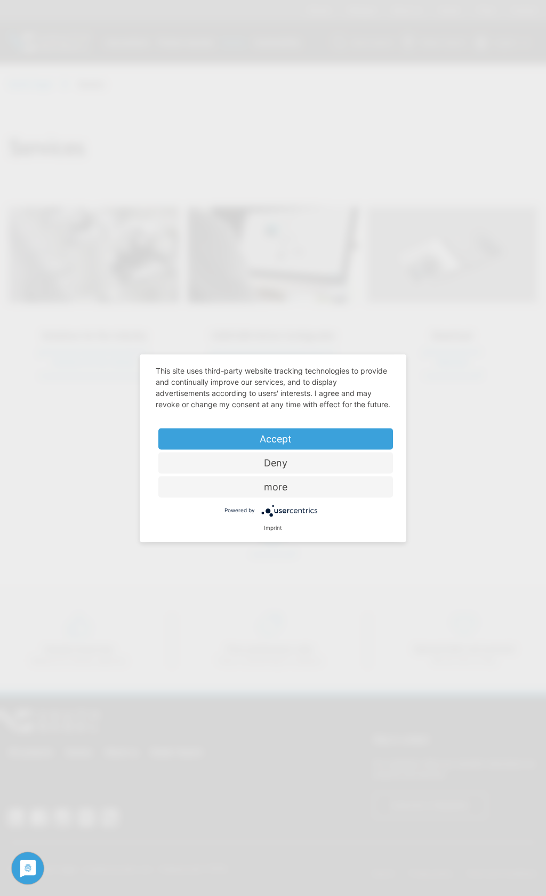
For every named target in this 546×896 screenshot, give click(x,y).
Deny (275, 462)
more (275, 486)
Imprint (273, 527)
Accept (276, 438)
